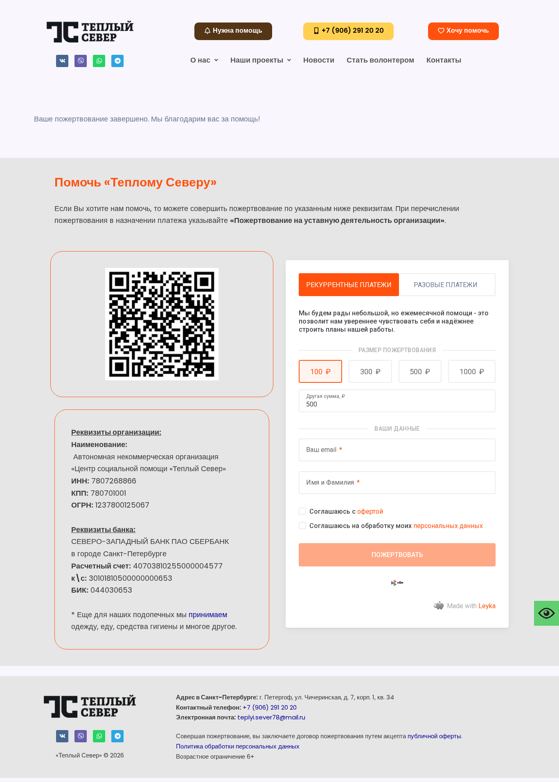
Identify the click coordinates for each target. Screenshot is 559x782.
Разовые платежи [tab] (446, 285)
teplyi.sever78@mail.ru (271, 717)
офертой (370, 511)
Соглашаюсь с (346, 511)
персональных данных (448, 526)
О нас (200, 60)
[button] (320, 371)
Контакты (443, 60)
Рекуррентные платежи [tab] (349, 285)
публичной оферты (434, 736)
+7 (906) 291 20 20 (270, 707)
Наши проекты (256, 60)
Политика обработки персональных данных (238, 746)
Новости (318, 60)
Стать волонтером (380, 60)
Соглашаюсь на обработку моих (396, 526)
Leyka (487, 606)
